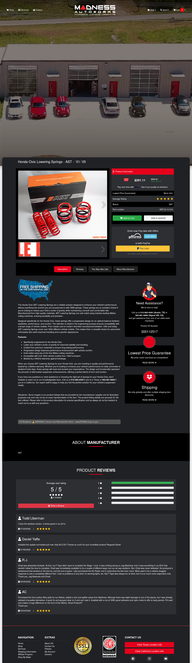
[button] (104, 205)
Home (20, 643)
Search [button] (165, 9)
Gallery (38, 9)
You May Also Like (100, 269)
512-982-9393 (77, 379)
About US (49, 643)
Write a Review (57, 505)
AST (171, 204)
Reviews (79, 269)
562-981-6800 (108, 379)
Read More (148, 362)
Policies (48, 648)
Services (25, 9)
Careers (48, 654)
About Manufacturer (125, 269)
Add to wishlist (158, 218)
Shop (11, 9)
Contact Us (50, 646)
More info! (168, 193)
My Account (50, 651)
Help (152, 9)
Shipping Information (27, 651)
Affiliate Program (25, 654)
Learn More (150, 236)
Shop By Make (24, 657)
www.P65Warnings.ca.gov (86, 421)
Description (63, 269)
